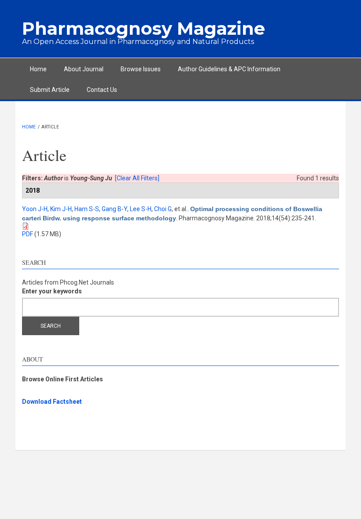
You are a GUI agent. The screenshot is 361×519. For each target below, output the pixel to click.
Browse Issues (141, 69)
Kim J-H (61, 208)
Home (38, 69)
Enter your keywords (52, 291)
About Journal (83, 69)
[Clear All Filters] (137, 178)
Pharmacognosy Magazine (143, 28)
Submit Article (50, 89)
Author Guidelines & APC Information (229, 69)
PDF (27, 234)
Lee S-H (140, 208)
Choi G (163, 208)
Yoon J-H (35, 208)
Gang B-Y (114, 208)
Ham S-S (86, 208)
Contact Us (102, 89)
